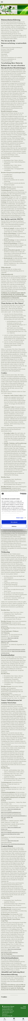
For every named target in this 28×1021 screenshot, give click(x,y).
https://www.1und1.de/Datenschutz (9, 641)
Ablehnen (14, 526)
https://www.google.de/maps (14, 949)
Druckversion (6, 1006)
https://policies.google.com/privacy (9, 952)
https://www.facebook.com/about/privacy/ (11, 812)
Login (24, 1006)
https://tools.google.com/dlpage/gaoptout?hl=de (12, 956)
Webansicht (23, 1008)
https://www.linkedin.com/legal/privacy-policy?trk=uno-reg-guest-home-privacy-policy (12, 833)
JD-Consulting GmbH (7, 1016)
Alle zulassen (14, 522)
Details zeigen (19, 517)
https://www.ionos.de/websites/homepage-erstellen (13, 649)
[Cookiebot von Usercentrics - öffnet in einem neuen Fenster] (20, 494)
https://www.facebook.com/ (14, 809)
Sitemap (12, 1006)
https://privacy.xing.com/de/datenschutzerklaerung (13, 844)
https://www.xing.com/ (13, 840)
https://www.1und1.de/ (13, 638)
